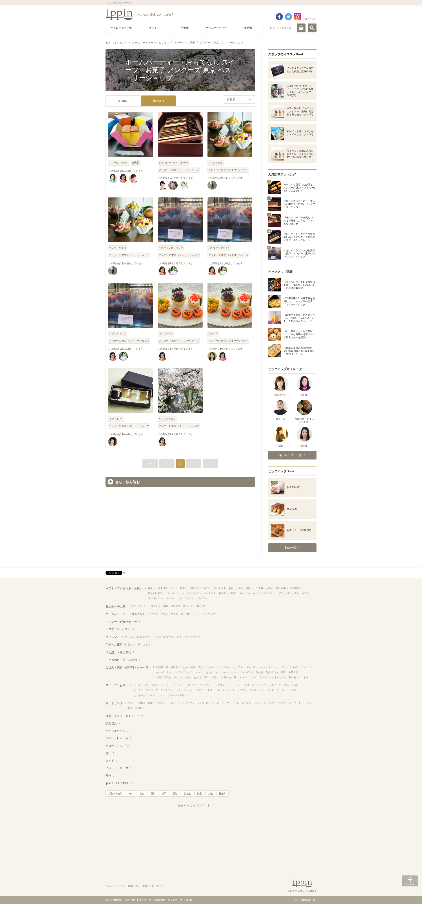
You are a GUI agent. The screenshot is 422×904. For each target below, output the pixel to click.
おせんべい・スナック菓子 (232, 690)
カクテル (246, 703)
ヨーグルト (224, 667)
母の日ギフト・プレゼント (162, 598)
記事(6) (122, 101)
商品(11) (158, 101)
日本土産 (200, 606)
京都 (142, 793)
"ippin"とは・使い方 (152, 885)
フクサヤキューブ (118, 162)
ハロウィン (113, 629)
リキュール (260, 703)
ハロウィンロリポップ (171, 248)
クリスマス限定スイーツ (138, 636)
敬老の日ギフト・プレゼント (163, 593)
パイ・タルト (151, 685)
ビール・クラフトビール (225, 703)
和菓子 (211, 690)
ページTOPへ (410, 894)
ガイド (110, 760)
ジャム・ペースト (267, 667)
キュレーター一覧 (115, 885)
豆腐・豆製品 (163, 677)
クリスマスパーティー (188, 636)
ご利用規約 (159, 900)
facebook (279, 16)
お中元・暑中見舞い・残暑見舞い (284, 588)
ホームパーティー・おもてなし (126, 614)
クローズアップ (116, 745)
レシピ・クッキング (204, 614)
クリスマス (113, 636)
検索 (312, 28)
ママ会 (164, 614)
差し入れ (143, 606)
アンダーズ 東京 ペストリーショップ (179, 169)
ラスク (272, 685)
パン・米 (250, 667)
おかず (209, 672)
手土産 (154, 614)
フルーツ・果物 (176, 695)
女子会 (174, 614)
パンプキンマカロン (219, 248)
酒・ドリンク (114, 703)
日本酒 (141, 703)
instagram (297, 16)
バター (283, 667)
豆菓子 (295, 690)
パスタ (199, 672)
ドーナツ (138, 690)
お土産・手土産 (116, 606)
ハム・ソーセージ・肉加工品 (237, 672)
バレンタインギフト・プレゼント (256, 593)
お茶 (130, 708)
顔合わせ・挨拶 (159, 606)
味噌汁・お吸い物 (221, 677)
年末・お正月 (114, 644)
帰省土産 (175, 606)
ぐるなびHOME (114, 900)
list (124, 572)
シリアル (238, 667)
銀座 (199, 793)
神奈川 (222, 793)
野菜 (283, 672)
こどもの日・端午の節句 (121, 660)
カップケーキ (166, 333)
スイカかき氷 (215, 162)
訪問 (133, 606)
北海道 (187, 793)
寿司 (206, 677)
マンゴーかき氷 (117, 248)
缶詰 (188, 677)
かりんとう (283, 690)
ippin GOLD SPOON (118, 783)
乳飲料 (139, 708)
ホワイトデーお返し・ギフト (293, 593)
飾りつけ (186, 614)
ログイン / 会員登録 (280, 28)
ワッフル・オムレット (291, 685)
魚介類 (259, 672)
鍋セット (178, 677)
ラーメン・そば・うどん (272, 677)
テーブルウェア (116, 730)
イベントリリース (117, 768)
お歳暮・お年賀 (227, 593)
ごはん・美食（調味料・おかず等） (128, 667)
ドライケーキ (185, 690)
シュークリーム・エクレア (251, 685)
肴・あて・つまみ (298, 677)
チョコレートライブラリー (173, 162)
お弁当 (197, 677)
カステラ (200, 690)
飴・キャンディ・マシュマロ (149, 695)
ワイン (131, 703)
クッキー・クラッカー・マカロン (179, 685)
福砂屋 (135, 162)
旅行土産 (188, 606)
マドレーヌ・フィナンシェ (160, 690)
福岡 (164, 793)
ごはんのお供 (188, 667)
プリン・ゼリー (225, 685)
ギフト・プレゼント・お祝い (124, 588)
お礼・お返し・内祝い (241, 588)
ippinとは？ (310, 18)
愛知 (175, 793)
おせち (131, 644)
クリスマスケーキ (164, 636)
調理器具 (111, 723)
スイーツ (130, 629)
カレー (252, 677)
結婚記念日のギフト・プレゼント (208, 588)
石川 (153, 793)
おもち (146, 644)
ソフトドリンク (277, 703)
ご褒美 (259, 588)
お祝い (151, 588)
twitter (288, 16)
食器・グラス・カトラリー (123, 716)
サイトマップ (175, 900)
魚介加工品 (272, 672)
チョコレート (207, 685)
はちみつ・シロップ (301, 667)
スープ (242, 677)
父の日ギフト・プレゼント (194, 598)
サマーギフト (116, 419)
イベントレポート (117, 738)
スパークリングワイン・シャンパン (190, 703)
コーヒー (299, 703)
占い (108, 753)
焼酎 (150, 703)
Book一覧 (133, 885)
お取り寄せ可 (115, 793)
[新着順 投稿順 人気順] (239, 99)
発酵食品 (293, 672)
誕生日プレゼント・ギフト (172, 588)
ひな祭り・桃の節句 (118, 652)
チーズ (160, 672)
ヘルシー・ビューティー (121, 621)
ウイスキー (162, 703)
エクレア (213, 333)
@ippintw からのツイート (194, 805)
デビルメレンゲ (117, 333)
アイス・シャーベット (262, 690)
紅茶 (309, 703)
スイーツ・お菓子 (117, 685)
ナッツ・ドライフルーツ (179, 672)
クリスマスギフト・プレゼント (199, 593)
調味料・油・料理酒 (167, 667)
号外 (108, 775)
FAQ (186, 900)
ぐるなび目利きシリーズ (138, 900)
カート (301, 28)
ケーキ (137, 685)
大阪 (210, 793)
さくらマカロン (167, 419)
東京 (131, 793)
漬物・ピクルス (206, 667)
